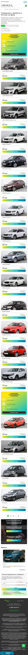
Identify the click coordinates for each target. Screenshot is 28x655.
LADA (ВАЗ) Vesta (7, 381)
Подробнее (22, 569)
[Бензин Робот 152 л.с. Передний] (14, 257)
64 (6, 30)
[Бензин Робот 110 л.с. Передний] (14, 327)
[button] (26, 555)
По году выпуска (9, 25)
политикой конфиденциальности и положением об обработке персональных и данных (12, 592)
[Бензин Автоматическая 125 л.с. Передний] (14, 495)
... (15, 516)
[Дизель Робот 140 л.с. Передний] (14, 280)
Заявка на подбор (14, 531)
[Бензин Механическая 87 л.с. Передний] (14, 88)
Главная (2, 9)
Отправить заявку (14, 589)
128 (9, 30)
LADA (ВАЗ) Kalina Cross (9, 120)
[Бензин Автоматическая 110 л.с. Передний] (14, 137)
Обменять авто (14, 540)
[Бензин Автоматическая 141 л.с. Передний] (14, 161)
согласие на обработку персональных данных (17, 620)
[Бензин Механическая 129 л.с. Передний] (14, 422)
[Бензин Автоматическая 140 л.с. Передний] (14, 471)
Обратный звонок (14, 610)
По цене (3, 25)
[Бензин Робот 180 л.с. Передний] (14, 233)
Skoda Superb (6, 264)
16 (1, 30)
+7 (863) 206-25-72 (6, 5)
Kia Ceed (4, 429)
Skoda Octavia (6, 144)
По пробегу (16, 25)
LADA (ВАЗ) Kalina (7, 71)
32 (4, 30)
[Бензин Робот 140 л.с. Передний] (14, 210)
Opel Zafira (5, 478)
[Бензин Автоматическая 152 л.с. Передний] (14, 185)
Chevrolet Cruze (6, 168)
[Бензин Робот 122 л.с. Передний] (14, 374)
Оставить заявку (14, 54)
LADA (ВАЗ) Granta (7, 454)
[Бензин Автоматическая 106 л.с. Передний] (14, 64)
